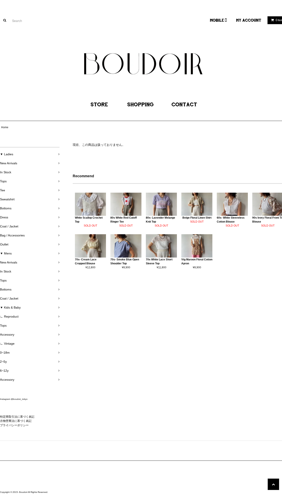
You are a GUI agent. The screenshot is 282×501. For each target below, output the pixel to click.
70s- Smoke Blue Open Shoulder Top (124, 261)
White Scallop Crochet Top (89, 219)
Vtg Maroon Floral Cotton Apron (196, 261)
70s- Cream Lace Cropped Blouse (85, 261)
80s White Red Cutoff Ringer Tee (123, 219)
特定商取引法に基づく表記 (17, 416)
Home (4, 127)
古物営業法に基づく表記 (16, 420)
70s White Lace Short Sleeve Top (159, 261)
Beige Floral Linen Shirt (197, 217)
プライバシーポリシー (14, 425)
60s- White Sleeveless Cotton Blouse (231, 219)
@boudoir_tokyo (19, 399)
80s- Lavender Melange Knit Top (160, 219)
